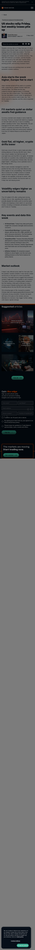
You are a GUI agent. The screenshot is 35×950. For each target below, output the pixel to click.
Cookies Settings (15, 941)
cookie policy (19, 937)
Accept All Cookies (23, 945)
